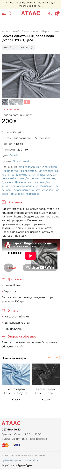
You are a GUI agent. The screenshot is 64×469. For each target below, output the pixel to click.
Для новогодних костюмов (19, 170)
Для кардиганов (46, 166)
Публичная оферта (11, 460)
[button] (49, 357)
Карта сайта (31, 460)
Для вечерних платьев (29, 182)
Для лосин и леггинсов (40, 178)
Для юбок (8, 182)
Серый (13, 155)
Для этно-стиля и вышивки (33, 174)
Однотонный (21, 161)
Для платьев (27, 166)
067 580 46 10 (11, 429)
